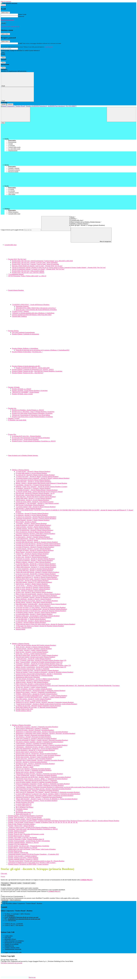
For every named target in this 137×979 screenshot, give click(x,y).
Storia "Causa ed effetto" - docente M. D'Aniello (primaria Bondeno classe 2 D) (39, 662)
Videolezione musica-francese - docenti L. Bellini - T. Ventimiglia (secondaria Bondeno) (41, 779)
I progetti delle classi (77, 220)
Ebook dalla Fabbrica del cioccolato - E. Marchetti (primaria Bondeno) (36, 707)
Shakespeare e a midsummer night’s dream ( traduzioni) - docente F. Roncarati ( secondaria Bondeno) (45, 733)
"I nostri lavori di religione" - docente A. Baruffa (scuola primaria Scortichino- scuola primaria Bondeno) (46, 704)
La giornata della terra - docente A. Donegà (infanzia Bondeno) (34, 570)
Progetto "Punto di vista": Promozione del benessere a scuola (26, 834)
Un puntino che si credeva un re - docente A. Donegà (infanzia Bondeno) (37, 575)
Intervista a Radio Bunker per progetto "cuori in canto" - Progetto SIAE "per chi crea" (37, 266)
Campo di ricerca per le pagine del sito (12, 230)
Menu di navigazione (105, 241)
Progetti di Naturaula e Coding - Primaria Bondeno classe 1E (26, 839)
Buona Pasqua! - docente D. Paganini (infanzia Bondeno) (32, 552)
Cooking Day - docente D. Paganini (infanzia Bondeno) (32, 553)
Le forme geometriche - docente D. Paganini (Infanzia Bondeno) (35, 569)
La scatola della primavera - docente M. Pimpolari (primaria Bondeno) (36, 595)
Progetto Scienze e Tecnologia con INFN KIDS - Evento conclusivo (28, 864)
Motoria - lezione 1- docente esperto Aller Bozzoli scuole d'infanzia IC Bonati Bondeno (41, 483)
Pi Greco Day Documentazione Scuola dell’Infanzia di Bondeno (31, 438)
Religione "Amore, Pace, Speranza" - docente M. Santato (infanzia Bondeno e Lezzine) (41, 486)
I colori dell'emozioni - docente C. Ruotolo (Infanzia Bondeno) (34, 538)
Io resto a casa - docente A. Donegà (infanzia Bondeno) (32, 557)
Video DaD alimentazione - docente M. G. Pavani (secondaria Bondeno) (37, 748)
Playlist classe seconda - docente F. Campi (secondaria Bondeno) (35, 757)
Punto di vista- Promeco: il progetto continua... (22, 824)
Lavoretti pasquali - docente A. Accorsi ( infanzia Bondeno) (33, 548)
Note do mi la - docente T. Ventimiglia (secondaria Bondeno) (33, 770)
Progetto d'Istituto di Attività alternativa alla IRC (26, 366)
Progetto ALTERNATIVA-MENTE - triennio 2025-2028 (32, 368)
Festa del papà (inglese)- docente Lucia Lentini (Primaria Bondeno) (35, 657)
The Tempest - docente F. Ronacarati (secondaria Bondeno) (33, 735)
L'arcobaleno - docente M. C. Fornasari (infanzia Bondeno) (33, 485)
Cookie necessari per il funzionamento (12, 896)
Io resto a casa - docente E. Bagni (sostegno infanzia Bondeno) (34, 592)
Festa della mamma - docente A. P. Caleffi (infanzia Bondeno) (34, 582)
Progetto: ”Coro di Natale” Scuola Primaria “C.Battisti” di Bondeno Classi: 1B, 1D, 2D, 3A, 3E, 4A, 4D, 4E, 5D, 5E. (43, 822)
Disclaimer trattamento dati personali (11, 963)
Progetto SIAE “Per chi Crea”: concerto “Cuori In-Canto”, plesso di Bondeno (35, 262)
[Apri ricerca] (121, 114)
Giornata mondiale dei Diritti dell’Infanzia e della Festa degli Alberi (31, 314)
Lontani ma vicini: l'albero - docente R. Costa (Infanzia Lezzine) (34, 501)
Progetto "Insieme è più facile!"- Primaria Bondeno (23, 857)
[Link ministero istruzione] (9, 3)
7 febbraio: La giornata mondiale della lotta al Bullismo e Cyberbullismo (33, 313)
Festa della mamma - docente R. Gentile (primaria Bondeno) (33, 699)
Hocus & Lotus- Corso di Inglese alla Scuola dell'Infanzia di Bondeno (36, 309)
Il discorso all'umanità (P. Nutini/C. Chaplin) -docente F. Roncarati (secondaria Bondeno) (42, 740)
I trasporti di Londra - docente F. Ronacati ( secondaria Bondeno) (35, 730)
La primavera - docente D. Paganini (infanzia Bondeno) (32, 513)
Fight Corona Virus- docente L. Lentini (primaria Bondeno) (33, 684)
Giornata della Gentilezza (19, 316)
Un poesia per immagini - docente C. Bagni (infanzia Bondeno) (34, 560)
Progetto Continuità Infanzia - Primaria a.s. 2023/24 (23, 842)
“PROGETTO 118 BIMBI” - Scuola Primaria (25, 392)
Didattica (73, 218)
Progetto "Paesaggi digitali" (24, 627)
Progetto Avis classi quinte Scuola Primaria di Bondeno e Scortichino (32, 413)
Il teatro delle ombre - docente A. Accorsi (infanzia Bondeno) (34, 498)
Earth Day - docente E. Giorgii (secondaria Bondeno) (31, 762)
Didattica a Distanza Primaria (79, 223)
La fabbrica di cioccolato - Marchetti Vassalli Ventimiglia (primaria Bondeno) (38, 705)
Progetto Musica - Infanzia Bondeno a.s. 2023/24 (22, 847)
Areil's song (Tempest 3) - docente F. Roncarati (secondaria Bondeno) (36, 738)
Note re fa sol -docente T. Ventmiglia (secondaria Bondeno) (33, 768)
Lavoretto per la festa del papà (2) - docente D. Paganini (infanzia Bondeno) (38, 543)
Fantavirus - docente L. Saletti (24, 767)
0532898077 (11, 915)
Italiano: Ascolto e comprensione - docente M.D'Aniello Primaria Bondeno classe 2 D (41, 667)
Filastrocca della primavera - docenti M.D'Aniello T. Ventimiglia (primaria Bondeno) (40, 690)
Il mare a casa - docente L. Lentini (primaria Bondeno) (32, 700)
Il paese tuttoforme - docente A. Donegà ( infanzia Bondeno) (33, 599)
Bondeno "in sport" (14, 418)
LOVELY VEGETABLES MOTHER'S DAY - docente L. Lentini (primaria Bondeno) (41, 695)
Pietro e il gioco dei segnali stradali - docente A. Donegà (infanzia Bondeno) (38, 594)
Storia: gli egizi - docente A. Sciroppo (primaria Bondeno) (33, 647)
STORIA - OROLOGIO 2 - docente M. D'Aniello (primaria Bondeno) (36, 694)
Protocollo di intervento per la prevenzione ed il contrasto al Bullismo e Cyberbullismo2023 (42, 350)
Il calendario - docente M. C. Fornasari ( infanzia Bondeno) (33, 488)
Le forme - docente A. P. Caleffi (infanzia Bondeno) (31, 555)
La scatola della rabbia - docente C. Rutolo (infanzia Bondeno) (34, 614)
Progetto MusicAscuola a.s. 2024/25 (19, 836)
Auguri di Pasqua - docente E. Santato (27, 540)
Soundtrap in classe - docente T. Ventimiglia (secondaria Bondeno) (35, 763)
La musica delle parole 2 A (23, 805)
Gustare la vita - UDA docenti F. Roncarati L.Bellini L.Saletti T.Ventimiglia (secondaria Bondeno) (44, 795)
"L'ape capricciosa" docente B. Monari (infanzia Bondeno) (33, 480)
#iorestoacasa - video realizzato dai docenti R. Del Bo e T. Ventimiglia (36, 780)
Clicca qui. (4, 873)
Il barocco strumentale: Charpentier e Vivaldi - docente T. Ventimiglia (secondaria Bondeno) (43, 784)
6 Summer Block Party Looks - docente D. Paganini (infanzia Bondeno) (37, 579)
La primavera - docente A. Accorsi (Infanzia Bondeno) (32, 515)
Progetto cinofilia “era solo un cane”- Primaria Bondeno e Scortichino (28, 846)
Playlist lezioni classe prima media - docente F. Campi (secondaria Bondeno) (38, 755)
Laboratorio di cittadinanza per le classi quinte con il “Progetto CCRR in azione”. (32, 862)
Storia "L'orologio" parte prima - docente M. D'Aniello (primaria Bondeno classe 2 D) (41, 660)
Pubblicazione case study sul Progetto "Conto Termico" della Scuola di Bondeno (32, 849)
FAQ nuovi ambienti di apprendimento (23, 332)
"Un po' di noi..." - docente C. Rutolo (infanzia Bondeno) (32, 585)
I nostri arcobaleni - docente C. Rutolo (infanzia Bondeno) (33, 527)
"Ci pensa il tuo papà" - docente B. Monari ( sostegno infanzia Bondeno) (37, 476)
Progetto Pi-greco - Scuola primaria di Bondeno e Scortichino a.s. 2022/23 (34, 441)
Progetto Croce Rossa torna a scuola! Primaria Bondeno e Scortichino (32, 416)
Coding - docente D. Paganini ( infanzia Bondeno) (30, 590)
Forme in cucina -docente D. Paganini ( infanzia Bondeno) (33, 587)
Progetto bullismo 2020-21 (23, 710)
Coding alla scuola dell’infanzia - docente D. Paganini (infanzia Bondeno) (37, 572)
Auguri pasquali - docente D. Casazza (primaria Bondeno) (33, 680)
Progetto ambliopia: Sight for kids (18, 852)
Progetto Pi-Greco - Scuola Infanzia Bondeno (25, 439)
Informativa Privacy (10, 939)
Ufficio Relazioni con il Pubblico (14, 941)
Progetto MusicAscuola (15, 851)
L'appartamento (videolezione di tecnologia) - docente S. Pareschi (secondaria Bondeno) (41, 745)
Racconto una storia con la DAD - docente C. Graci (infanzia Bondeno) (37, 600)
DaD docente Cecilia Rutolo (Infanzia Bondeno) (30, 505)
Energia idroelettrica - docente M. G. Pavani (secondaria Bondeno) (35, 750)
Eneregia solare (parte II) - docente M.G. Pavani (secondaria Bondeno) (36, 753)
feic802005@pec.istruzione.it (24, 919)
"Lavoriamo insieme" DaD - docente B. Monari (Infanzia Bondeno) (36, 506)
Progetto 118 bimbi (14, 387)
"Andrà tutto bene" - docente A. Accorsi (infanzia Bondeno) (33, 481)
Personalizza (4, 883)
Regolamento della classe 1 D (24, 812)
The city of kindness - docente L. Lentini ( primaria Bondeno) (34, 689)
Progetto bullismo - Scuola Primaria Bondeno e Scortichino (25, 815)
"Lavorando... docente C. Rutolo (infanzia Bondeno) (31, 523)
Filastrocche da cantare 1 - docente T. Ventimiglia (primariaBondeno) (36, 692)
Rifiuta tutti (15, 883)
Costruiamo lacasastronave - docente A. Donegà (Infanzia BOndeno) (36, 518)
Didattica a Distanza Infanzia (20, 470)
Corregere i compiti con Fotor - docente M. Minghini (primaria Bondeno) (37, 670)
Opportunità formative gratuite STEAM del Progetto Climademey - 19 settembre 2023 (33, 854)
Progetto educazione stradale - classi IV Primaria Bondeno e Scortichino (29, 819)
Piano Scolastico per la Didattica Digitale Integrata (85, 222)
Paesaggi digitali (20, 629)
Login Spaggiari (48, 47)
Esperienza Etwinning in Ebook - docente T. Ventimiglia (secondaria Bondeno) (39, 797)
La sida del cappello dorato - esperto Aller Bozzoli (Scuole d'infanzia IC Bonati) (39, 491)
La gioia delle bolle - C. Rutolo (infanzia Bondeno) (31, 619)
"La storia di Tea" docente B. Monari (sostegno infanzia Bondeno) (35, 475)
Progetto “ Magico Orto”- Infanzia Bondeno (21, 825)
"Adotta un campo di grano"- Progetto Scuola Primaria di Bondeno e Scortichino (32, 827)
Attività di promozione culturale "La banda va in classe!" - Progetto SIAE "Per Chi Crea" (38, 269)
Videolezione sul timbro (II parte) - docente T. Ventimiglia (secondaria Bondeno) (39, 773)
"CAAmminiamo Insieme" (16, 274)
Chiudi (3, 57)
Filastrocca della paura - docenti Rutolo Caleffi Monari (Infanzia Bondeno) (38, 616)
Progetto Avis (12, 408)
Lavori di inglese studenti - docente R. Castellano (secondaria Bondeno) (37, 782)
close (2, 123)
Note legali (7, 937)
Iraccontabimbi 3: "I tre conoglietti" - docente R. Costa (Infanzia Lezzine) (37, 503)
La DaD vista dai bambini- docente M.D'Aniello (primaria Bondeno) (36, 645)
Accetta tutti (29, 883)
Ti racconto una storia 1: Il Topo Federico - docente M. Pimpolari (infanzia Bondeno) (41, 607)
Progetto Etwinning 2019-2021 (25, 802)
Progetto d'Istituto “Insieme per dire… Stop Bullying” (27, 373)
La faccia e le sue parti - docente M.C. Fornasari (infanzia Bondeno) (36, 574)
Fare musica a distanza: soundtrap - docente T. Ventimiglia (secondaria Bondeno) (39, 742)
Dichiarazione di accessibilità (13, 942)
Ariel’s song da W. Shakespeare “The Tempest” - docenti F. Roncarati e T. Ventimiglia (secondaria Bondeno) (48, 792)
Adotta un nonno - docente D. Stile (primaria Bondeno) (32, 682)
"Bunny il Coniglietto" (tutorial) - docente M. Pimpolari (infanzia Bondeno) (38, 597)
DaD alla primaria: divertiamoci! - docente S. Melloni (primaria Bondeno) (37, 679)
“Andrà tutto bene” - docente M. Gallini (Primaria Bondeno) (33, 658)
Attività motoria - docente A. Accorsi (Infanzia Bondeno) (32, 500)
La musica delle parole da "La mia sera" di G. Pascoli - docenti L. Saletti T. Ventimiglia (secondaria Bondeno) (48, 794)
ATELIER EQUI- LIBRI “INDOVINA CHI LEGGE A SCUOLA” (36, 308)
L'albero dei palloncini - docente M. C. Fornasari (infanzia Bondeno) (36, 565)
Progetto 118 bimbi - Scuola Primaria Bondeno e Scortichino (30, 390)
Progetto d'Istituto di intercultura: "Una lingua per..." (27, 352)
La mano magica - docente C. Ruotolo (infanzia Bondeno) (33, 537)
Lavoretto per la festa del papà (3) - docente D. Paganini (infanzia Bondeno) (38, 545)
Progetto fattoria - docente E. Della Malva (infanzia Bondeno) (34, 602)
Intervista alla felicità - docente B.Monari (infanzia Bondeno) (33, 617)
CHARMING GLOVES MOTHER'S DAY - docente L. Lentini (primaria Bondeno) (41, 697)
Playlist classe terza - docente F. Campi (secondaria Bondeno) (34, 758)
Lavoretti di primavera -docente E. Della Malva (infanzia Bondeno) (35, 533)
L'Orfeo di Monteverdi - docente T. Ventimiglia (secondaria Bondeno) (36, 775)
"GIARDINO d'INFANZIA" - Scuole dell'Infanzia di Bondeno (31, 304)
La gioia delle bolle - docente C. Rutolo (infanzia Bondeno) (33, 621)
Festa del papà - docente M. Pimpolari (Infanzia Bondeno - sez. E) (35, 493)
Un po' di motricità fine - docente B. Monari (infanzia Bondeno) (34, 530)
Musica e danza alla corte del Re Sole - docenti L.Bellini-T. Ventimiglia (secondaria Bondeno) (43, 777)
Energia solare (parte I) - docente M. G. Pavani (29, 752)
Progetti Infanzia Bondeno (16, 290)
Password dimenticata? (7, 20)
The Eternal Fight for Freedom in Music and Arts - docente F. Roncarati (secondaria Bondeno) (43, 789)
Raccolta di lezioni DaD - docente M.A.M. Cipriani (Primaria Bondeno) (37, 655)
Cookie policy (8, 936)
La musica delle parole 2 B (23, 804)
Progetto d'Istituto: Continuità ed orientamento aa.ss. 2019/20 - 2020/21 (33, 369)
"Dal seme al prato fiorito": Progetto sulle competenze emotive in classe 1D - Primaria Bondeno (36, 861)
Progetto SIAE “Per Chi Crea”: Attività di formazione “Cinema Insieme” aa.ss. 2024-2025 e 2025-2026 (42, 261)
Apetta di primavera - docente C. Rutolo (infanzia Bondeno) (33, 525)
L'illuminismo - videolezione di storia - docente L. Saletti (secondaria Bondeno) (39, 747)
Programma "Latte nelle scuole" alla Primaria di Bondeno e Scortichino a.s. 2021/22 (33, 829)
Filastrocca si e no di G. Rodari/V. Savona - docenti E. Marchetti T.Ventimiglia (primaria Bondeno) (45, 702)
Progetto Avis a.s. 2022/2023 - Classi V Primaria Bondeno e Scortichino (33, 411)
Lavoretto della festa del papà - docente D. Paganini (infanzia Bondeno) (37, 542)
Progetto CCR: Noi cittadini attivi (18, 844)
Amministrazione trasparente (12, 949)
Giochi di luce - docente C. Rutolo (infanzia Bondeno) (32, 584)
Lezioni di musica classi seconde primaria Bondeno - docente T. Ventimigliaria (39, 674)
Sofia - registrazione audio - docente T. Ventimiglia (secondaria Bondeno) (37, 790)
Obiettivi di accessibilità (11, 944)
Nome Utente (22, 14)
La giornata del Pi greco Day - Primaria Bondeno (26, 436)
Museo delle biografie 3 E (23, 814)
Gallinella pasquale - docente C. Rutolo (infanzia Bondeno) (33, 528)
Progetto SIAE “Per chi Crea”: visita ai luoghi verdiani (28, 271)
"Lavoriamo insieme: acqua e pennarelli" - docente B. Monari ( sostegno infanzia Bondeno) (42, 478)
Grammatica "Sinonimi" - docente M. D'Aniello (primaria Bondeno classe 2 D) (39, 663)
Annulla (3, 104)
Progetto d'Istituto (13, 330)
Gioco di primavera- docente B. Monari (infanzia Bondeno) (33, 532)
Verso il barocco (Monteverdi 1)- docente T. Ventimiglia (32, 728)
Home (72, 217)
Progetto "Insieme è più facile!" (17, 831)
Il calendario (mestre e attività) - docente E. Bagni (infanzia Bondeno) (36, 612)
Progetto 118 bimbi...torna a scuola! (22, 394)
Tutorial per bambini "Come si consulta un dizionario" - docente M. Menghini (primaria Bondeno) (44, 672)
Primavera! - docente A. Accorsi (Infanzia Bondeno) (31, 535)
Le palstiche (19, 810)
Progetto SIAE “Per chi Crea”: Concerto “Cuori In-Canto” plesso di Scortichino (35, 264)
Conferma (10, 104)
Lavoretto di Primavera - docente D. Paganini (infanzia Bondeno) (35, 547)
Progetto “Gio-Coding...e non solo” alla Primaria (22, 837)
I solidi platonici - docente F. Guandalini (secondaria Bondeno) (34, 743)
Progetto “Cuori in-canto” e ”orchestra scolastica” (22, 856)
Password (21, 16)
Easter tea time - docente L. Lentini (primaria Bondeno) (32, 652)
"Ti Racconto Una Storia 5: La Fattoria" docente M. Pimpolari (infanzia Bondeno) (40, 626)
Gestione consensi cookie (11, 947)
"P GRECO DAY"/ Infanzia (20, 311)
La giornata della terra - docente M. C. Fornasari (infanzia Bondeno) (36, 564)
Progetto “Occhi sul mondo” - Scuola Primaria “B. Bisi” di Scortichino (29, 841)
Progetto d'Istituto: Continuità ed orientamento (25, 334)
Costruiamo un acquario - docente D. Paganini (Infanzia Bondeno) (35, 559)
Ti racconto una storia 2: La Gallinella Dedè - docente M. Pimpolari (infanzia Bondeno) (41, 609)
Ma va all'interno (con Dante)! (24, 807)
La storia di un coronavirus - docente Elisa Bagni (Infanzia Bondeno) (36, 517)
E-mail (20, 43)
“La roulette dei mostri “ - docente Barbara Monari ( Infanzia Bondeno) (37, 490)
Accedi (3, 5)
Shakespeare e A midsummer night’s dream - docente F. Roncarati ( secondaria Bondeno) (42, 732)
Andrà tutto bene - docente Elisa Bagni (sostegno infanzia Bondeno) (36, 496)
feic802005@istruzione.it (23, 917)
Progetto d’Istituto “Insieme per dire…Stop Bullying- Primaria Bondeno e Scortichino (37, 371)
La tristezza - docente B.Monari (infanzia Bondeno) (31, 622)
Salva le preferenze (15, 900)
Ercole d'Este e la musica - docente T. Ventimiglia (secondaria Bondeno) (37, 726)
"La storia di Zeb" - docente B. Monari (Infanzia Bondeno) (33, 471)
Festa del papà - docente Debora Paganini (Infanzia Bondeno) (34, 495)
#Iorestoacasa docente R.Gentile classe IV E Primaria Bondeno (34, 675)
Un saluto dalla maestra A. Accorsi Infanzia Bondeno (31, 473)
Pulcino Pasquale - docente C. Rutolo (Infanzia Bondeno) (32, 520)
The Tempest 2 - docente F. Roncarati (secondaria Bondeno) (33, 737)
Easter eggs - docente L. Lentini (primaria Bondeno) (31, 653)
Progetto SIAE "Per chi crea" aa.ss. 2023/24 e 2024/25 (28, 272)
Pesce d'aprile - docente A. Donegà (26, 522)
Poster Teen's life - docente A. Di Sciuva (27, 765)
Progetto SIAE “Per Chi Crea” (17, 259)
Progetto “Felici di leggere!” (16, 832)
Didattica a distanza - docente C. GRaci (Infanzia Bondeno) (33, 562)
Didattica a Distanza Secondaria (21, 725)
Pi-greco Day (12, 434)
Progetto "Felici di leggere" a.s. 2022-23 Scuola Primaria (25, 817)
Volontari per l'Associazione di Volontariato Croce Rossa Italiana (31, 415)
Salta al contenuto (6, 1)
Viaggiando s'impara (22, 809)
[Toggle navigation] (15, 114)
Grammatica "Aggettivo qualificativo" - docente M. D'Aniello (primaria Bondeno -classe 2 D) (43, 665)
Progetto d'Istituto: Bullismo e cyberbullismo (25, 348)
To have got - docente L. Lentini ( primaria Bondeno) (31, 687)
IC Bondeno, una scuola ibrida (17, 420)
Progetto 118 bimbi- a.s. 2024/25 (21, 389)
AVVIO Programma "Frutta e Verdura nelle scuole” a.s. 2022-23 (27, 276)
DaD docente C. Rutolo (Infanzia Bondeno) (28, 508)
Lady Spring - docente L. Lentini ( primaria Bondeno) (31, 650)
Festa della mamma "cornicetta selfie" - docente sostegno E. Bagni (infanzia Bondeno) (41, 604)
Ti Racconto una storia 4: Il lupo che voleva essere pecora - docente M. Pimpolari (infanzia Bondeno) (45, 624)
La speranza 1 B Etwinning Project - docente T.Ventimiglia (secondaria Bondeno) (40, 785)
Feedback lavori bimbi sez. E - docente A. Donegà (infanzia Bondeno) (36, 577)
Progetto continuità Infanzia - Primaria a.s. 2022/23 (23, 859)
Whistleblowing (9, 946)
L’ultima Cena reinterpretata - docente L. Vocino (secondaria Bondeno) (36, 800)
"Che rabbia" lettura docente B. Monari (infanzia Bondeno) (33, 605)
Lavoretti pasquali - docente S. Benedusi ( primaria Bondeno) (34, 648)
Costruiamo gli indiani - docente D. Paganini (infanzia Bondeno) (35, 550)
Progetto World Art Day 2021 (24, 709)
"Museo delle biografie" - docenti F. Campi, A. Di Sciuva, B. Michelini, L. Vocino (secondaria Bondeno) (46, 799)
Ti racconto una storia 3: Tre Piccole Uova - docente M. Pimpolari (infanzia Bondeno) (41, 611)
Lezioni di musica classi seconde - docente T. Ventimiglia (32, 669)
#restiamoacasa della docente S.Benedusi (28, 677)
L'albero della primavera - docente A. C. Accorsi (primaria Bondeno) (36, 567)
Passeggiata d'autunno (22, 306)
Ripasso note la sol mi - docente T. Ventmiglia (29, 772)
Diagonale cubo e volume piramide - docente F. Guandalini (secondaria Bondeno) (40, 760)
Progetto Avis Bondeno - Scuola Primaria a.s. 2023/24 (28, 410)
